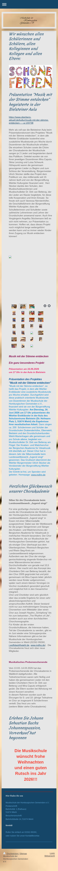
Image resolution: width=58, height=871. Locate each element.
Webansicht (49, 856)
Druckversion (12, 853)
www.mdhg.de (38, 645)
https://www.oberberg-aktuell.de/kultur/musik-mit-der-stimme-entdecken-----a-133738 (29, 120)
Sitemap (23, 853)
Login (52, 853)
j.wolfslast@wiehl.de (19, 645)
